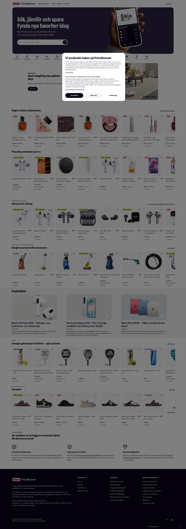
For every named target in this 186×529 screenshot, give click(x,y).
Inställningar (113, 95)
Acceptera (74, 95)
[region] (93, 77)
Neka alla (93, 95)
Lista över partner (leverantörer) (74, 89)
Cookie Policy (69, 72)
